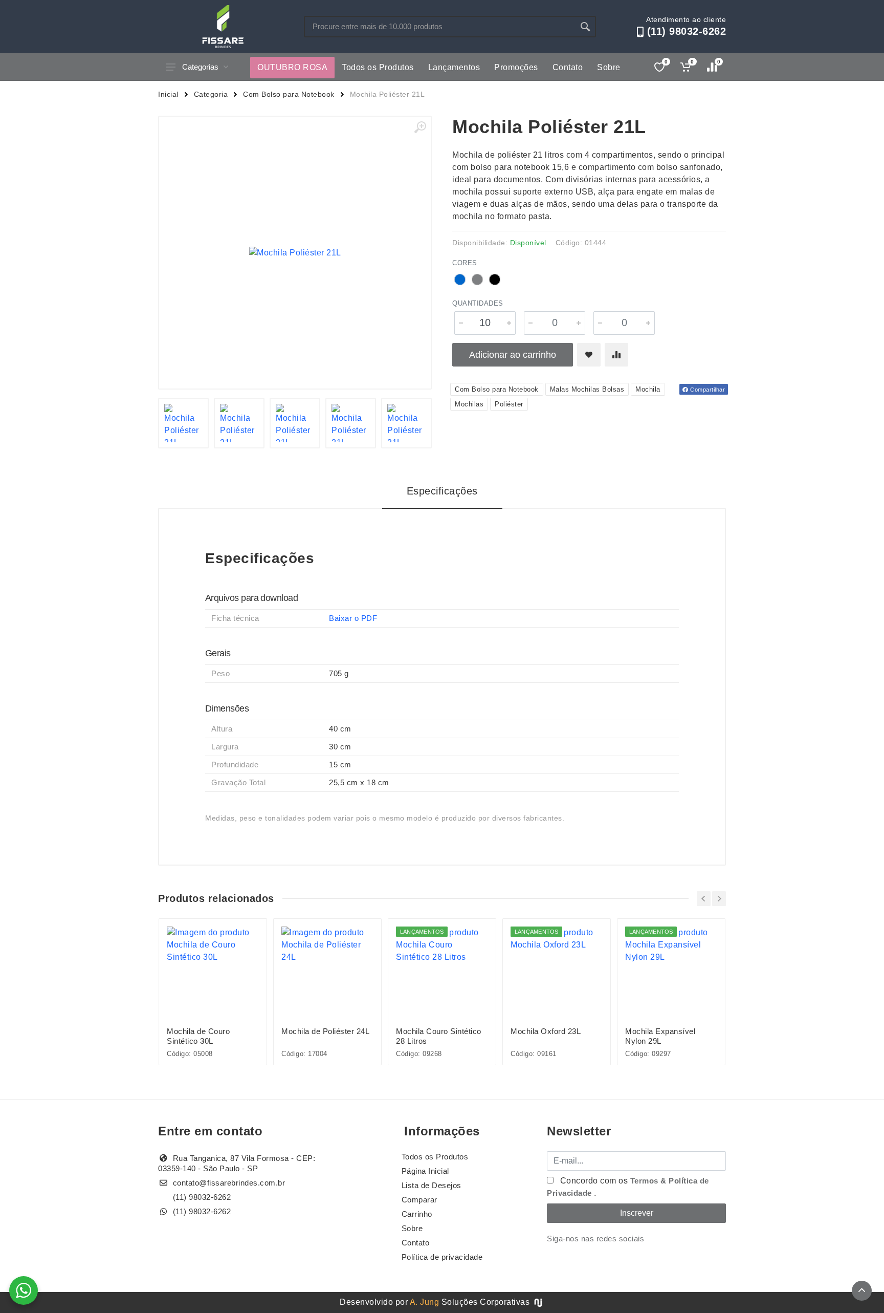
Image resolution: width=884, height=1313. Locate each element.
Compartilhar (707, 389)
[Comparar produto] (616, 355)
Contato (567, 67)
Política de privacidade (442, 1257)
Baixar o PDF (353, 618)
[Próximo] (719, 898)
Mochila (647, 389)
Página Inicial (425, 1171)
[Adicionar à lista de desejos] (589, 355)
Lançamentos (454, 67)
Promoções (516, 67)
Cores (464, 263)
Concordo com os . (628, 1186)
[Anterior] (704, 898)
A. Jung (424, 1302)
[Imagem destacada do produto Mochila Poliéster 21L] (295, 252)
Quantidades (477, 303)
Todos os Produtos (378, 67)
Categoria (211, 94)
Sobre (609, 67)
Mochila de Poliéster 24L (325, 1031)
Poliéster (509, 404)
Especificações (442, 491)
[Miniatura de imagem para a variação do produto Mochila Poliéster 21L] (295, 423)
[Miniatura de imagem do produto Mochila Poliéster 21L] (183, 423)
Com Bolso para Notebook (289, 94)
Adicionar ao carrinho (512, 355)
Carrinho (417, 1214)
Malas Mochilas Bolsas (587, 389)
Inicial (168, 94)
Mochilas (469, 404)
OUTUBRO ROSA (292, 67)
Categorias (200, 66)
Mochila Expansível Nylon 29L (660, 1036)
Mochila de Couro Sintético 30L (198, 1036)
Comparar (419, 1199)
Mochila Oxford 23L (546, 1031)
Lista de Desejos (431, 1185)
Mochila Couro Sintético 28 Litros (438, 1036)
